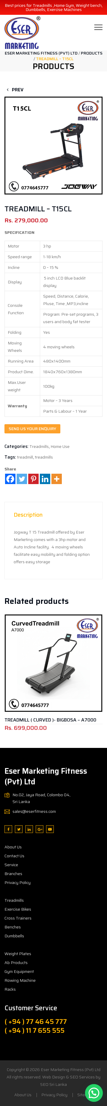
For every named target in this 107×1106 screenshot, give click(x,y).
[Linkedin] (45, 479)
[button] (53, 137)
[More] (56, 479)
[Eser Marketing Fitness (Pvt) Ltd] (22, 32)
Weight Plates (17, 953)
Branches (13, 873)
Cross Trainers (18, 918)
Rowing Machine (20, 980)
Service (11, 864)
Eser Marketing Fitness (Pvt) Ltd (70, 1069)
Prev (17, 89)
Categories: (16, 446)
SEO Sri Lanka (53, 1084)
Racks (10, 989)
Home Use (60, 446)
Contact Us (14, 856)
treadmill (25, 457)
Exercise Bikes (17, 909)
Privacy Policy (17, 882)
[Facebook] (10, 479)
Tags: (10, 457)
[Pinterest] (33, 479)
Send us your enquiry (32, 428)
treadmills (44, 457)
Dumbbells (14, 936)
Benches (12, 927)
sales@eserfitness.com (34, 811)
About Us (13, 847)
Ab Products (16, 962)
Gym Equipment (19, 971)
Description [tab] (28, 514)
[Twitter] (22, 479)
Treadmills (39, 446)
